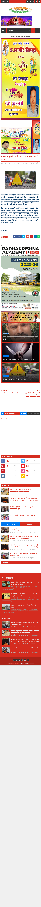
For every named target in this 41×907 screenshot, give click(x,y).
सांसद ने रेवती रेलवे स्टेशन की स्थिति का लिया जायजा (23, 515)
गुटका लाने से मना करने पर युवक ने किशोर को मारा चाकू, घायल (18, 359)
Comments (30, 524)
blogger (23, 414)
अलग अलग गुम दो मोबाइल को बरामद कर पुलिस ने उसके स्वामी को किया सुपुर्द (23, 529)
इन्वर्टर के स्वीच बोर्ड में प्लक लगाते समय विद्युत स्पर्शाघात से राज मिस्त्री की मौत (20, 338)
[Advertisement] (20, 404)
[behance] (39, 1)
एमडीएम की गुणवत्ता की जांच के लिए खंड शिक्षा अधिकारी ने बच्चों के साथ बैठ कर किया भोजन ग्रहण (24, 490)
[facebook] (27, 1)
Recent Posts (10, 524)
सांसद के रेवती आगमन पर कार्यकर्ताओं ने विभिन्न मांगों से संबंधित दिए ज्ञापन (23, 554)
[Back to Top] (28, 660)
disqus (30, 414)
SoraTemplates (15, 663)
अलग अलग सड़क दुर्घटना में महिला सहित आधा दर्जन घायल (17, 379)
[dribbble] (33, 1)
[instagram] (36, 1)
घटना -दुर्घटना (36, 163)
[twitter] (30, 1)
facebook (36, 414)
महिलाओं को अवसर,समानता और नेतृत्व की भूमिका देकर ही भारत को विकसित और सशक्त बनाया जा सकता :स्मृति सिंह (24, 499)
